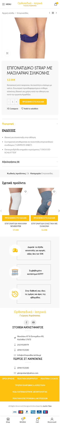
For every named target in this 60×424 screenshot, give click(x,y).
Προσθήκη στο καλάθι (33, 102)
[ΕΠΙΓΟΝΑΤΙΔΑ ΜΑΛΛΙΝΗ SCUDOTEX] (15, 201)
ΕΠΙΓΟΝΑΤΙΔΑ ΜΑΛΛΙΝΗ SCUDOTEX (16, 225)
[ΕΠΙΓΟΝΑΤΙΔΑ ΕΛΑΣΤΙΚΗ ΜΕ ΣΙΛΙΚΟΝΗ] (44, 201)
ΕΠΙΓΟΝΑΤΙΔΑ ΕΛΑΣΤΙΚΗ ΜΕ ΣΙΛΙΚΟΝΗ (44, 225)
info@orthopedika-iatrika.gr (29, 355)
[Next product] (56, 13)
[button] (15, 218)
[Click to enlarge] (7, 53)
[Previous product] (49, 13)
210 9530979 (23, 345)
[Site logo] (30, 4)
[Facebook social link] (26, 322)
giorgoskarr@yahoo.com (27, 373)
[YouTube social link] (33, 322)
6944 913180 (23, 350)
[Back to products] (53, 13)
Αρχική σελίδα (8, 13)
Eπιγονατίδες (22, 13)
